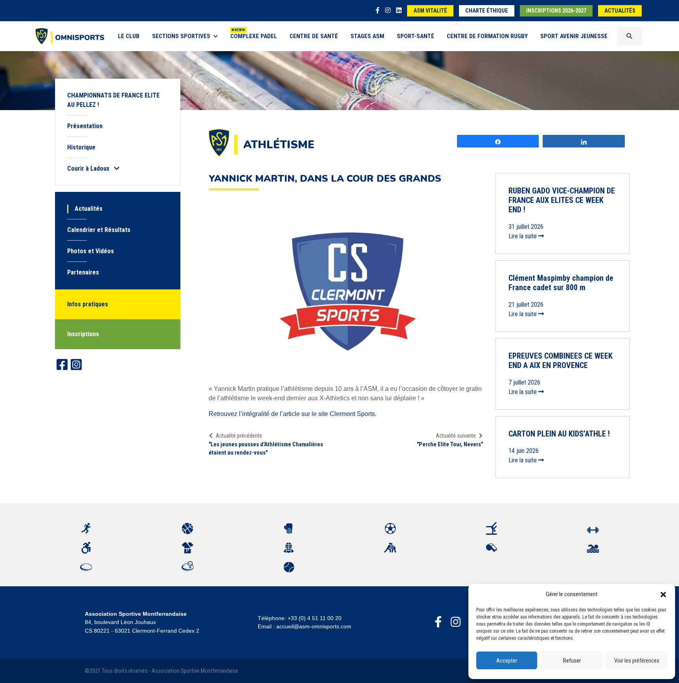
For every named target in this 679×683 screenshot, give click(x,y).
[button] (663, 594)
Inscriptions (83, 334)
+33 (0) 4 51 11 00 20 (314, 618)
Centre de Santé (314, 36)
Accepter (506, 660)
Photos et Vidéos (90, 251)
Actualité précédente (239, 436)
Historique (81, 147)
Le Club (128, 36)
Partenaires (83, 272)
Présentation (85, 126)
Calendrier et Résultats (98, 230)
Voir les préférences (636, 660)
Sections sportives (181, 36)
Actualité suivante (456, 436)
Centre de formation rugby (487, 36)
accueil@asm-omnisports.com (313, 626)
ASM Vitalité (430, 10)
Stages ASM (367, 36)
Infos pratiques (87, 304)
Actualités (619, 10)
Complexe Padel (253, 36)
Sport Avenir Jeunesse (573, 36)
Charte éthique (486, 10)
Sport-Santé (415, 36)
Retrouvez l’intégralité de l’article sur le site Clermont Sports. (292, 414)
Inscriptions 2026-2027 (556, 10)
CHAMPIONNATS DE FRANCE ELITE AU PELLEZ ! (113, 100)
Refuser (572, 660)
